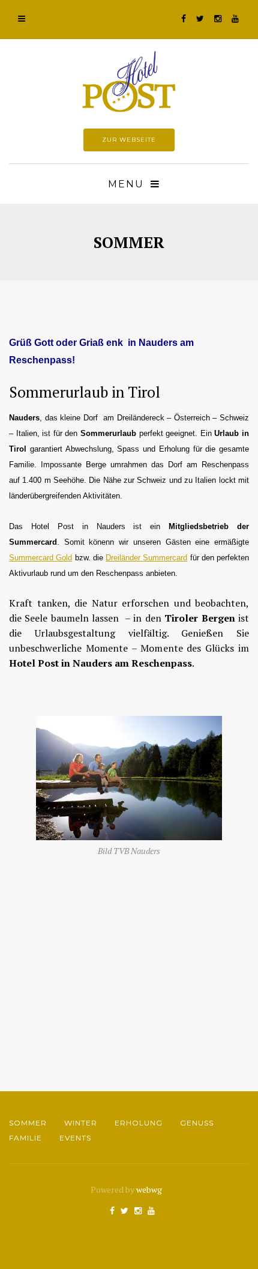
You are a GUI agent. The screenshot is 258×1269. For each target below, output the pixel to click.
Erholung (139, 1122)
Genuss (197, 1122)
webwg (150, 1189)
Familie (25, 1137)
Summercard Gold (40, 557)
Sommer (28, 1122)
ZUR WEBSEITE (129, 140)
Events (75, 1137)
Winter (80, 1122)
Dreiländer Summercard (146, 557)
